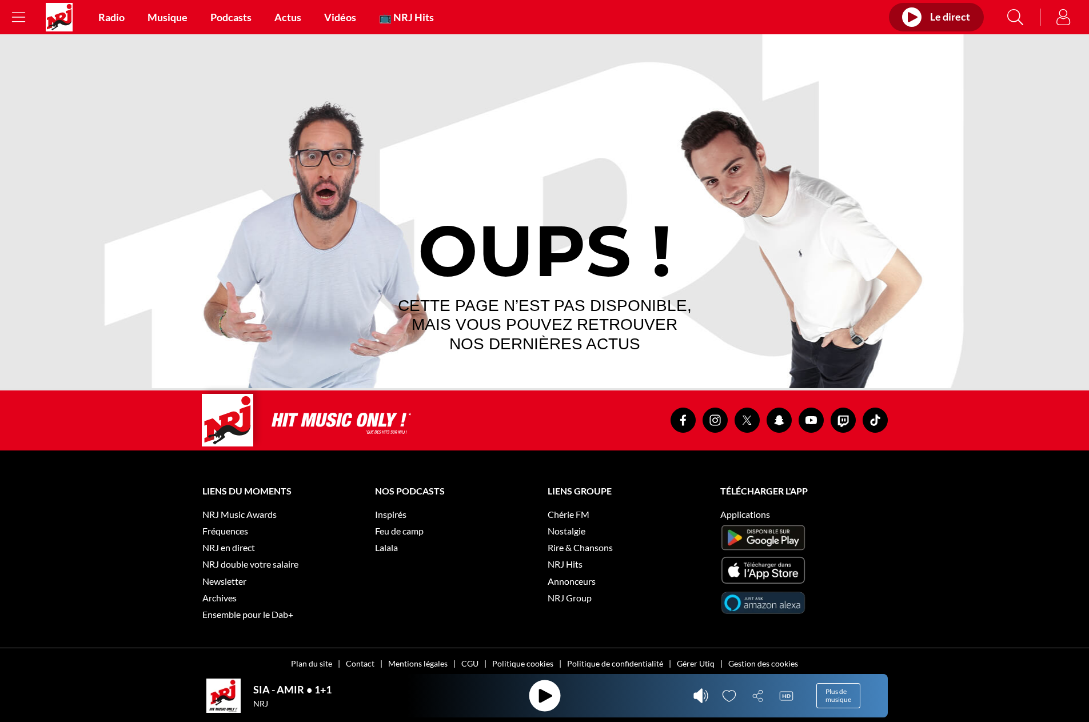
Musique (167, 17)
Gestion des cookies (763, 663)
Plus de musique (838, 695)
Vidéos (340, 17)
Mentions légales (418, 663)
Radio (111, 17)
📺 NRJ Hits (406, 17)
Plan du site (311, 663)
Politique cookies (522, 663)
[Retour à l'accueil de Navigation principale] (59, 17)
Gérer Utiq (696, 663)
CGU (469, 663)
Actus (287, 17)
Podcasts (231, 17)
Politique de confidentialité (615, 663)
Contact (360, 663)
